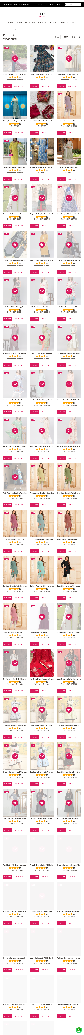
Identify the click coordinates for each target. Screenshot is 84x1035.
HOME (10, 22)
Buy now (7, 86)
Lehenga (18, 22)
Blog (71, 22)
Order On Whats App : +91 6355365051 (16, 5)
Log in (38, 4)
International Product (56, 22)
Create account (48, 4)
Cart (60, 4)
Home (4, 30)
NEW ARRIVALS (37, 22)
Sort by (57, 37)
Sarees (27, 22)
